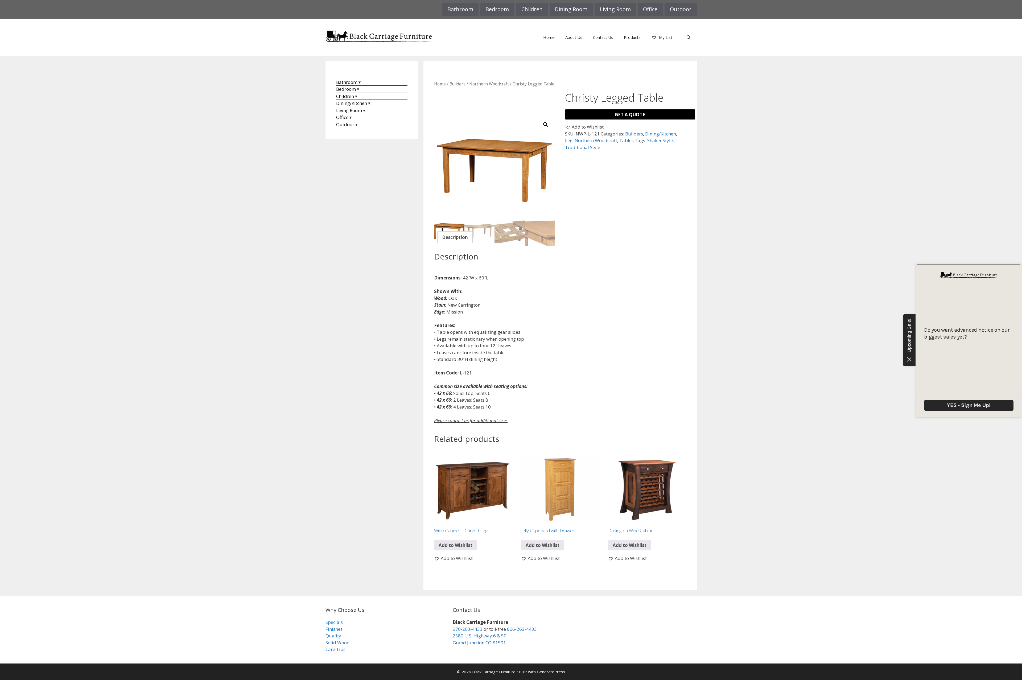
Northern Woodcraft (489, 84)
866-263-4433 (522, 629)
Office (650, 9)
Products (632, 37)
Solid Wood (337, 643)
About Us (573, 37)
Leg (568, 140)
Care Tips (335, 649)
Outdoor (680, 9)
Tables (626, 140)
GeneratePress (551, 671)
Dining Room (571, 9)
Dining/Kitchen (660, 134)
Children (532, 9)
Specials (334, 622)
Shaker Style (660, 140)
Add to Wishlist (455, 545)
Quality (333, 636)
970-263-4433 (468, 629)
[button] (545, 124)
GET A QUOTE (630, 115)
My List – (666, 37)
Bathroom (460, 9)
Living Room (615, 9)
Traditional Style (582, 147)
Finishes (334, 629)
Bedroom (497, 9)
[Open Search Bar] (689, 37)
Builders (457, 84)
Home (549, 37)
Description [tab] (455, 237)
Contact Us (603, 37)
